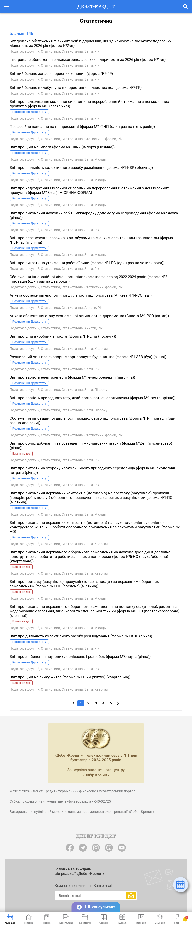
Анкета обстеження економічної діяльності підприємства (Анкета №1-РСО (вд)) (81, 295)
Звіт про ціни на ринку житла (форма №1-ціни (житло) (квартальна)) (70, 677)
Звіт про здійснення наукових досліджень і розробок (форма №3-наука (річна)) (80, 656)
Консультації (66, 923)
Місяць (100, 159)
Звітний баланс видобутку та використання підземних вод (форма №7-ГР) (76, 87)
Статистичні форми (100, 139)
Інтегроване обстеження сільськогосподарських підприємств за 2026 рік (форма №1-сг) (88, 59)
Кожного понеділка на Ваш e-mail (83, 885)
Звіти (88, 51)
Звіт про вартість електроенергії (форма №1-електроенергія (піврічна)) (72, 377)
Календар (10, 923)
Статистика (50, 51)
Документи (85, 923)
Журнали (122, 923)
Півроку (101, 390)
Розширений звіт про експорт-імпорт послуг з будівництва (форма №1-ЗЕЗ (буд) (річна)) (88, 357)
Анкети (90, 308)
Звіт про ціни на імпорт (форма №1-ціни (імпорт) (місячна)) (62, 147)
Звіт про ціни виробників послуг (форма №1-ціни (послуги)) (63, 336)
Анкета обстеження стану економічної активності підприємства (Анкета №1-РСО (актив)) (89, 316)
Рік (97, 51)
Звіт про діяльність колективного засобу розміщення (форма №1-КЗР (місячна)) (81, 167)
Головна (28, 923)
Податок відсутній (25, 51)
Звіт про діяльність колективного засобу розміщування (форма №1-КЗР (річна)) (81, 636)
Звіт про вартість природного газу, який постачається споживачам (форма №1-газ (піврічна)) (93, 398)
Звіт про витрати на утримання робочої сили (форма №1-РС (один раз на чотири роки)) (87, 263)
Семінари (160, 923)
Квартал (101, 349)
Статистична (72, 51)
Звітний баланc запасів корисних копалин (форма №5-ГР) (61, 73)
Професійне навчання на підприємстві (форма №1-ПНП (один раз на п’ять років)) (82, 126)
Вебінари (141, 923)
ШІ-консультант (100, 907)
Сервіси (104, 923)
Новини (47, 923)
